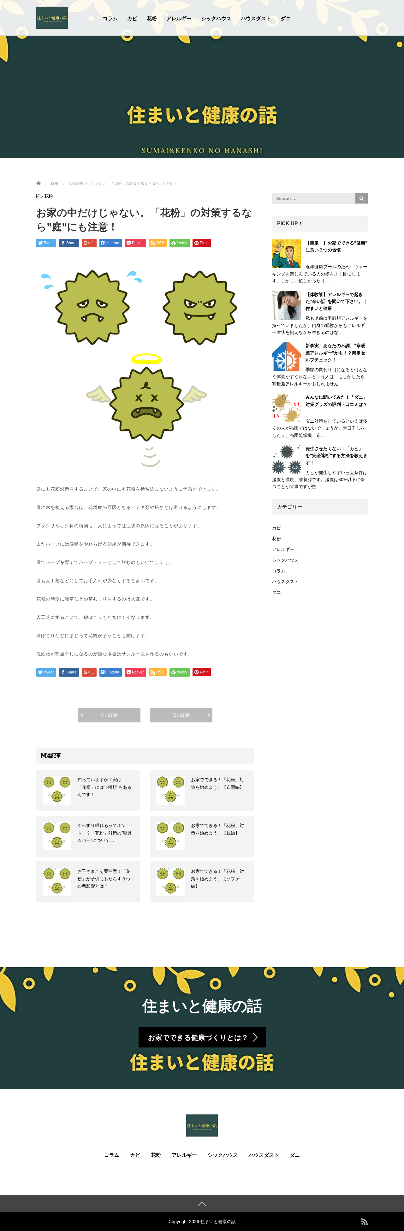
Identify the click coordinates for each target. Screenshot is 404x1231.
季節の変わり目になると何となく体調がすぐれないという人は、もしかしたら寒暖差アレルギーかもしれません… (319, 376)
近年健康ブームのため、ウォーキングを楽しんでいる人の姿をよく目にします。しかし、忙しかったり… (319, 273)
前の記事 (109, 715)
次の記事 (181, 715)
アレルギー (179, 18)
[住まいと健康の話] (52, 16)
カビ (132, 18)
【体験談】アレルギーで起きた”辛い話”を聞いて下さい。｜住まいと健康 (336, 301)
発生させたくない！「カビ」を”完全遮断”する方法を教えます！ (336, 455)
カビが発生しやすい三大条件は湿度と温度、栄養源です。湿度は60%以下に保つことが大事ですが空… (319, 479)
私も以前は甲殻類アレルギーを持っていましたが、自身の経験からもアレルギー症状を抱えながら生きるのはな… (319, 325)
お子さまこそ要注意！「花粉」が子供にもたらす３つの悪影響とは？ (103, 879)
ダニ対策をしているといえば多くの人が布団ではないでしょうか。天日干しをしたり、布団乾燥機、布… (319, 428)
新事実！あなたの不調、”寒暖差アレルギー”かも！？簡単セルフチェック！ (335, 352)
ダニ (286, 18)
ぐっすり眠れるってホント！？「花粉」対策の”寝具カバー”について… (104, 833)
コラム (110, 18)
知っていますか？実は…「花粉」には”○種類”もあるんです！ (104, 787)
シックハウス (216, 18)
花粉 (152, 18)
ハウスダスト (256, 18)
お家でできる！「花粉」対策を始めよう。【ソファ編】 (217, 879)
